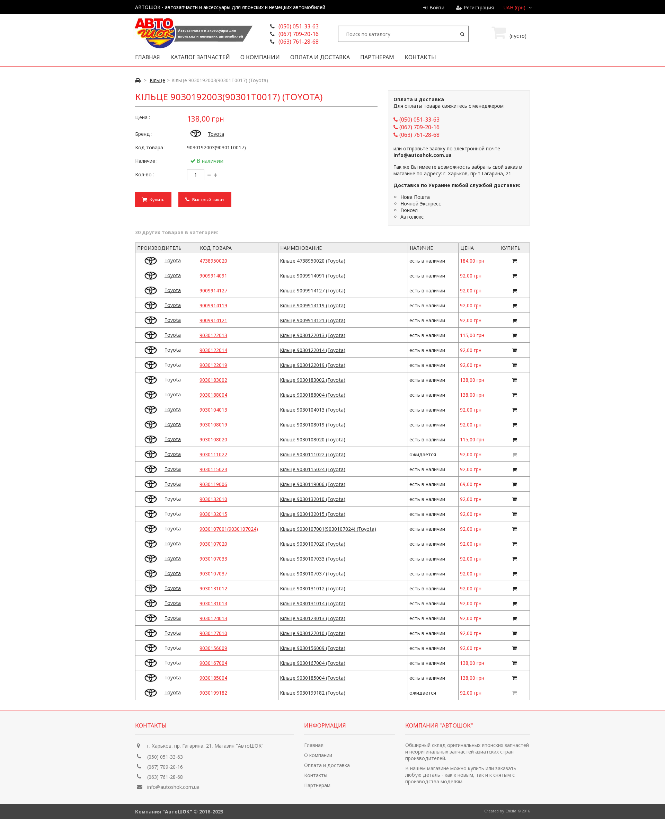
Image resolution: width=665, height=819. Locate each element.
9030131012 (213, 588)
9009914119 (213, 305)
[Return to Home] (138, 80)
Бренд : (143, 134)
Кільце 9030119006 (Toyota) (312, 484)
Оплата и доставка (320, 57)
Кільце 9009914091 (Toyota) (312, 275)
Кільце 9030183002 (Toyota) (312, 380)
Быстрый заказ (207, 199)
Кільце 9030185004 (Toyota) (312, 678)
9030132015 (213, 514)
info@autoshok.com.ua (173, 787)
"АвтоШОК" (177, 811)
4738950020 (213, 260)
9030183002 (213, 380)
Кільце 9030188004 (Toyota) (312, 394)
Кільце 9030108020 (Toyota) (312, 439)
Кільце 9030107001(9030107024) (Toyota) (328, 529)
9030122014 (213, 350)
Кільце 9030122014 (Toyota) (312, 350)
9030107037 (213, 573)
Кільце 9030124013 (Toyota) (312, 618)
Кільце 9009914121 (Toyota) (312, 320)
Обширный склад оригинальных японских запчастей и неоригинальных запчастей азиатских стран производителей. (467, 751)
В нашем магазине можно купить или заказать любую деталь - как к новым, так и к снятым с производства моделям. (460, 775)
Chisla (510, 810)
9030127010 (213, 633)
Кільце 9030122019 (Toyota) (312, 365)
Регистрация (479, 7)
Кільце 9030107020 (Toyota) (312, 543)
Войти (436, 7)
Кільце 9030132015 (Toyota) (312, 514)
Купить (157, 199)
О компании (260, 57)
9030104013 (213, 409)
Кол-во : (144, 174)
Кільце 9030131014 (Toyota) (312, 603)
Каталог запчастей (200, 57)
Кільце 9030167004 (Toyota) (312, 663)
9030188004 (213, 394)
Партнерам (377, 57)
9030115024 (213, 469)
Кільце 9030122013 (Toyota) (312, 335)
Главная (147, 57)
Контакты (420, 57)
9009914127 (213, 290)
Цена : (142, 117)
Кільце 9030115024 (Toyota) (312, 469)
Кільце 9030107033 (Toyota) (312, 558)
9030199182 (213, 692)
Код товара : (150, 147)
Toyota (216, 134)
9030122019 (213, 365)
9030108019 (213, 424)
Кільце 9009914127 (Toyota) (312, 290)
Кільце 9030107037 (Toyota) (312, 573)
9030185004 (213, 678)
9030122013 (213, 335)
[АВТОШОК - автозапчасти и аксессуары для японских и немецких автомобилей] (193, 47)
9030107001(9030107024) (229, 529)
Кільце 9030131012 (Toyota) (312, 588)
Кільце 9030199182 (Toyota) (312, 692)
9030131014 (213, 603)
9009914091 (213, 275)
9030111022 (213, 454)
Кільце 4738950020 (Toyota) (312, 260)
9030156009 (213, 648)
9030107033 (213, 558)
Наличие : (146, 161)
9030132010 (213, 499)
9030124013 (213, 618)
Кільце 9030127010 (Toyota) (312, 633)
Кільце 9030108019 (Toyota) (312, 424)
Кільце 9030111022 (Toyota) (312, 454)
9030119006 (213, 484)
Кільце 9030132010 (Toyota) (312, 499)
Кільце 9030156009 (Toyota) (312, 648)
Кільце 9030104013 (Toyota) (312, 409)
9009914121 (213, 320)
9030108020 (213, 439)
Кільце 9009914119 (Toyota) (312, 305)
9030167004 (213, 663)
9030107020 (213, 543)
